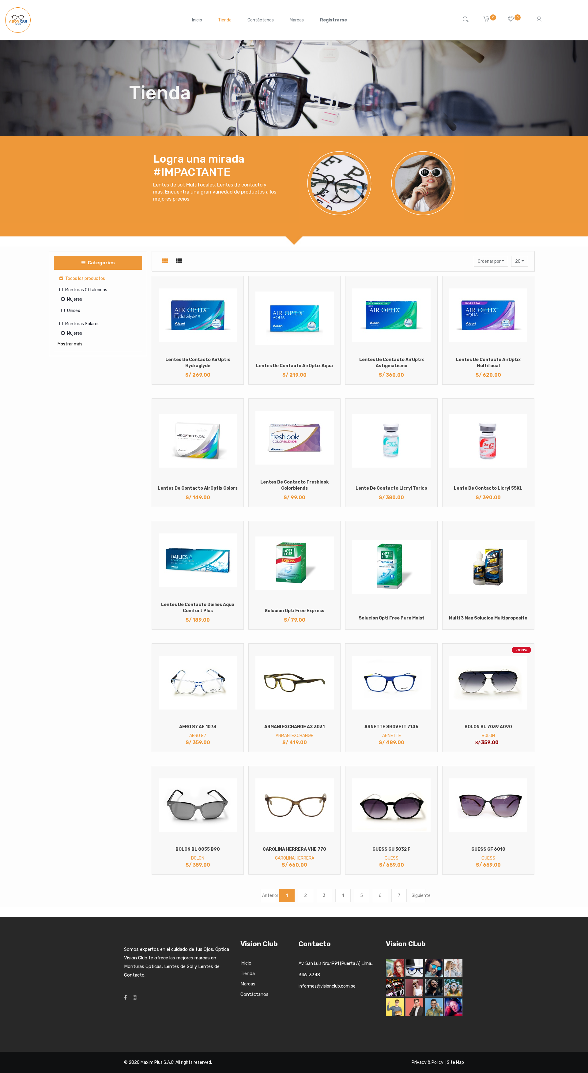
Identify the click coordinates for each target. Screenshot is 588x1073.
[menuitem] (197, 20)
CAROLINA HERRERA (294, 858)
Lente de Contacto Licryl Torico (391, 488)
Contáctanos (254, 994)
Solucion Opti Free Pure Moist (391, 618)
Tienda (247, 973)
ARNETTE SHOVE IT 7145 (391, 726)
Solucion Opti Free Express (294, 610)
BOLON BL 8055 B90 (197, 849)
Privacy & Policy (427, 1062)
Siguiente (418, 895)
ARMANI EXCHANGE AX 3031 (294, 726)
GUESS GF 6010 (488, 849)
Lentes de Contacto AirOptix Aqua (294, 365)
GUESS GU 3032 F (391, 849)
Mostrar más (70, 344)
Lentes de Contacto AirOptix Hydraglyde (197, 362)
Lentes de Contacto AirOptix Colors (198, 488)
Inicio (245, 963)
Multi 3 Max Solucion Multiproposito (488, 618)
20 (518, 261)
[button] (491, 261)
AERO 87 (197, 735)
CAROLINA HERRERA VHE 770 (294, 849)
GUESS (391, 858)
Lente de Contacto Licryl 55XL (488, 488)
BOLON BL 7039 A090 (488, 726)
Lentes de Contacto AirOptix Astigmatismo (391, 362)
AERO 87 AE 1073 (197, 726)
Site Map (455, 1062)
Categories (101, 262)
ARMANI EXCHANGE (294, 735)
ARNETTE (391, 735)
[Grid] (165, 261)
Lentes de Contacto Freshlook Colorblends (294, 485)
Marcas (247, 984)
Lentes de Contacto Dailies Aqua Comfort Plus (197, 607)
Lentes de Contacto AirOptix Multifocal (488, 362)
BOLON (488, 735)
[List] (179, 261)
